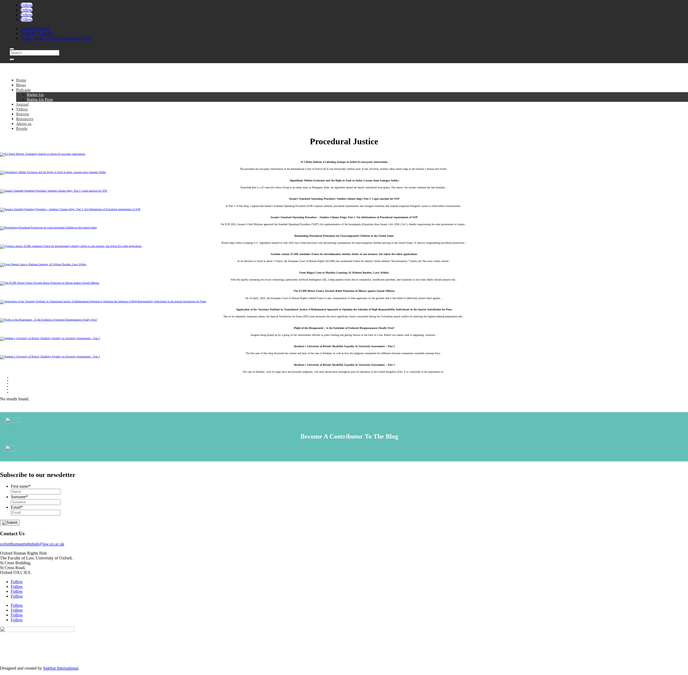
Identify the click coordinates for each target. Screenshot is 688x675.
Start (14, 377)
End (14, 392)
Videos (22, 109)
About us (23, 123)
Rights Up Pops (40, 99)
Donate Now (35, 28)
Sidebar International (60, 668)
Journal (22, 104)
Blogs (21, 85)
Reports (22, 114)
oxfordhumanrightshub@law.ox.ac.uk (32, 544)
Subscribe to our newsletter (56, 38)
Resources (24, 119)
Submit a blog (37, 33)
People (21, 128)
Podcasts (23, 90)
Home (21, 80)
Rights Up (35, 94)
